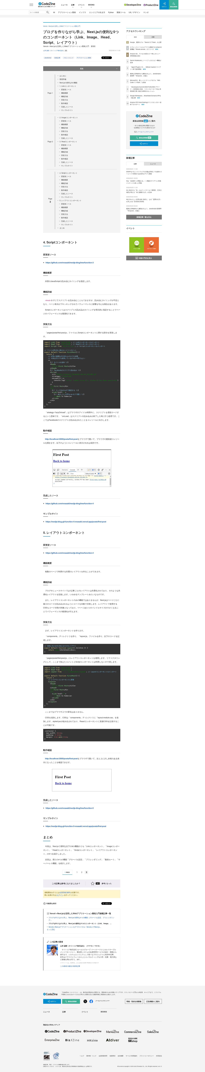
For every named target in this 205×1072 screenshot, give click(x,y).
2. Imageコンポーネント (69, 117)
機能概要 (64, 93)
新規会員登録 (145, 138)
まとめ (62, 228)
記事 (73, 5)
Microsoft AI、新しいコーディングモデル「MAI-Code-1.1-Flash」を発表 (145, 81)
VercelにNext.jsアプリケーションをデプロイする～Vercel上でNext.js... (75, 927)
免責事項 (112, 1056)
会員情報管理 (103, 1056)
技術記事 (57, 58)
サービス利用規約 (131, 1056)
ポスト (107, 58)
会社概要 (120, 1056)
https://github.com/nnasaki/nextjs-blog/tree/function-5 (70, 808)
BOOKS (91, 5)
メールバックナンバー (145, 131)
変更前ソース (66, 89)
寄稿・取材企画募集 (133, 1001)
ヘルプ (82, 1056)
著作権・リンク (91, 1056)
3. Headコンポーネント (68, 141)
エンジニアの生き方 (97, 12)
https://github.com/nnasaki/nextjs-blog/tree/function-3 (70, 262)
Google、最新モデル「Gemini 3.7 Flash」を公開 (145, 42)
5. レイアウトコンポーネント (70, 200)
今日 (135, 37)
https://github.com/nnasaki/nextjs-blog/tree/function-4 (70, 503)
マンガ (146, 12)
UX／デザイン (134, 12)
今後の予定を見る (145, 258)
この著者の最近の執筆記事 (70, 966)
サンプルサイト (67, 110)
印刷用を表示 (51, 903)
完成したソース (67, 106)
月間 (152, 37)
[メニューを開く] (31, 4)
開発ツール (121, 12)
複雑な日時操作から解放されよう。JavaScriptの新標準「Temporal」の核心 (145, 75)
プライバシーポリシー (147, 1056)
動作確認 (64, 103)
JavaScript (47, 58)
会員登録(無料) (65, 892)
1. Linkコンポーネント (68, 86)
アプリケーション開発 (67, 12)
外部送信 (159, 1056)
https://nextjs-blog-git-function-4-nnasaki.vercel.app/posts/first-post (76, 521)
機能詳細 (64, 96)
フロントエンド (68, 58)
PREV (68, 872)
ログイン (60, 895)
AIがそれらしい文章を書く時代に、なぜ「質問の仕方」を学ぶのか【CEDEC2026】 (144, 200)
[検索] (48, 12)
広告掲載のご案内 (153, 1001)
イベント (81, 5)
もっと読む (51, 929)
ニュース (64, 5)
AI (54, 12)
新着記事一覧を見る (144, 217)
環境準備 (63, 79)
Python (111, 12)
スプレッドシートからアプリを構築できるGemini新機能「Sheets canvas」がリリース (146, 48)
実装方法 (64, 100)
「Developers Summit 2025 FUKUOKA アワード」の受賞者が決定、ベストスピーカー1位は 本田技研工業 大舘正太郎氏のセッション (145, 89)
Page (50, 93)
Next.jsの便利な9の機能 (68, 82)
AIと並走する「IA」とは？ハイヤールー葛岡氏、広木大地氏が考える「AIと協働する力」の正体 (144, 191)
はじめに (63, 76)
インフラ (82, 12)
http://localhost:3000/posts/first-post (61, 439)
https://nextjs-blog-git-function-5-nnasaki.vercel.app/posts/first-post (76, 826)
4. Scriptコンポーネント (68, 173)
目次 (81, 68)
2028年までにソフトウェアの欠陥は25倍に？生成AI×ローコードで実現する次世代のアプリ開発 (144, 173)
